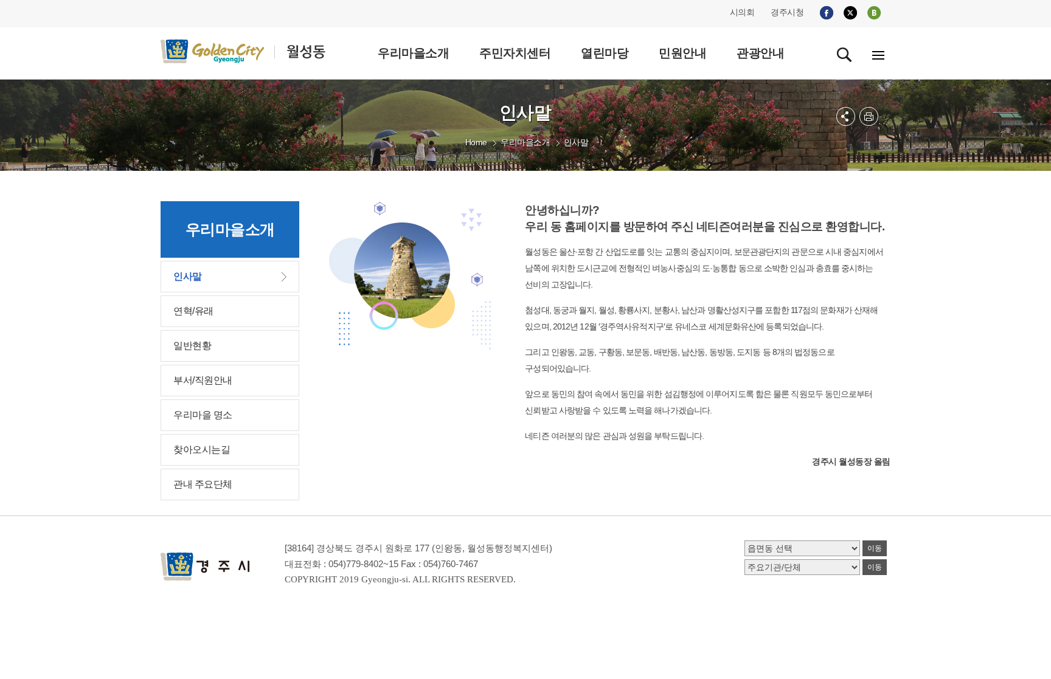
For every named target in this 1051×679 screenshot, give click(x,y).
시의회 (742, 12)
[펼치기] (845, 116)
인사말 (576, 142)
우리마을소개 (525, 142)
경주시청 (787, 12)
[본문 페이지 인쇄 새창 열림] (868, 116)
